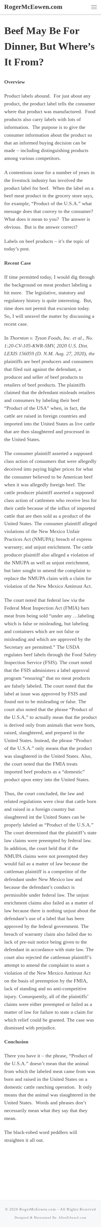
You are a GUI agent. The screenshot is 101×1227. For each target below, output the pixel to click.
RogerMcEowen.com (37, 1209)
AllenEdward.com (72, 1217)
